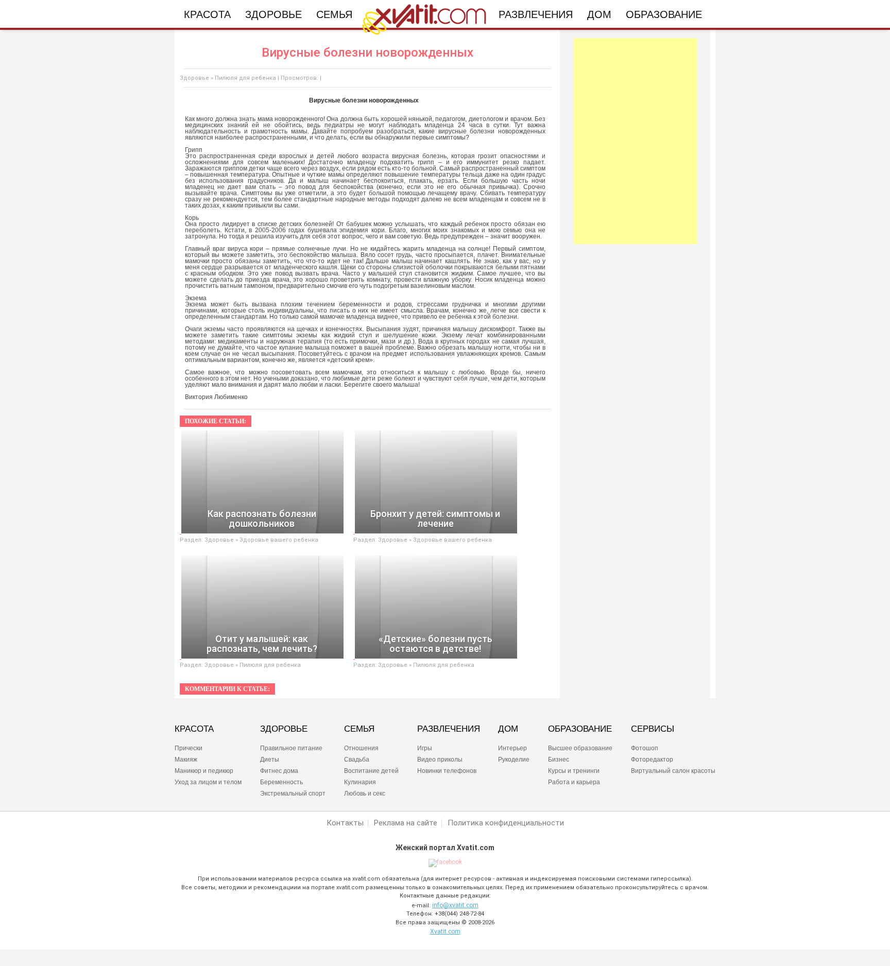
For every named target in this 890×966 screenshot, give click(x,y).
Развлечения (536, 14)
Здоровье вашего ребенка (278, 540)
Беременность (281, 782)
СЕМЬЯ (359, 729)
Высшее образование (580, 748)
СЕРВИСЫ (652, 729)
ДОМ (508, 729)
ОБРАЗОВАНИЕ (580, 729)
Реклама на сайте (405, 823)
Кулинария (360, 782)
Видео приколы (440, 759)
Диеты (269, 759)
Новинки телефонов (446, 770)
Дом (599, 14)
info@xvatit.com (455, 905)
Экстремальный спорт (293, 793)
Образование (664, 14)
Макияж (186, 759)
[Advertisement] (635, 141)
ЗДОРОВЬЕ (283, 729)
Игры (424, 748)
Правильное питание (291, 748)
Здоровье (273, 14)
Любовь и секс (364, 793)
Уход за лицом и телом (208, 782)
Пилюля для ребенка (245, 78)
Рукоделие (513, 759)
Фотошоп (644, 748)
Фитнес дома (279, 770)
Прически (188, 748)
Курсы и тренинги (574, 770)
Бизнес (558, 759)
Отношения (361, 748)
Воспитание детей (371, 770)
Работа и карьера (574, 782)
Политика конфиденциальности (506, 823)
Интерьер (512, 748)
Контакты (345, 823)
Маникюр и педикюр (204, 770)
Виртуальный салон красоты (673, 770)
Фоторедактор (652, 759)
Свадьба (356, 759)
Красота (207, 14)
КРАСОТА (194, 729)
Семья (334, 14)
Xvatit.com (445, 931)
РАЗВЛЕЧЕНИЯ (448, 729)
